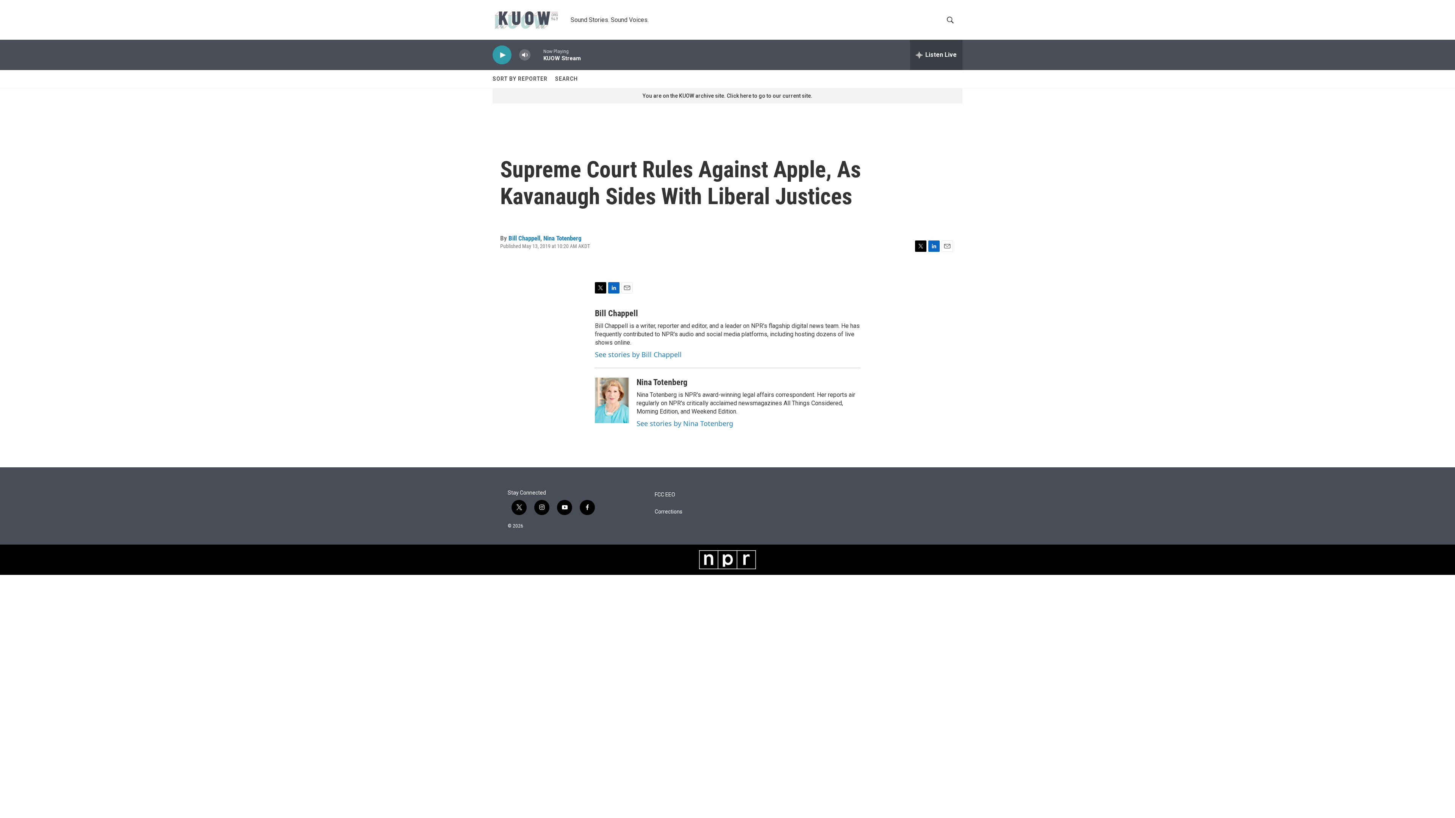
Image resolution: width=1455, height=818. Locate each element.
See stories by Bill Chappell (638, 354)
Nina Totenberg (562, 238)
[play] (502, 55)
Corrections (668, 512)
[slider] (537, 55)
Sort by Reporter (520, 79)
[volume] (524, 55)
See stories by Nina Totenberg (685, 423)
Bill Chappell (524, 238)
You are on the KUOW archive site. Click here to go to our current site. (727, 96)
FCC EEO (665, 495)
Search (566, 79)
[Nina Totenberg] (612, 400)
